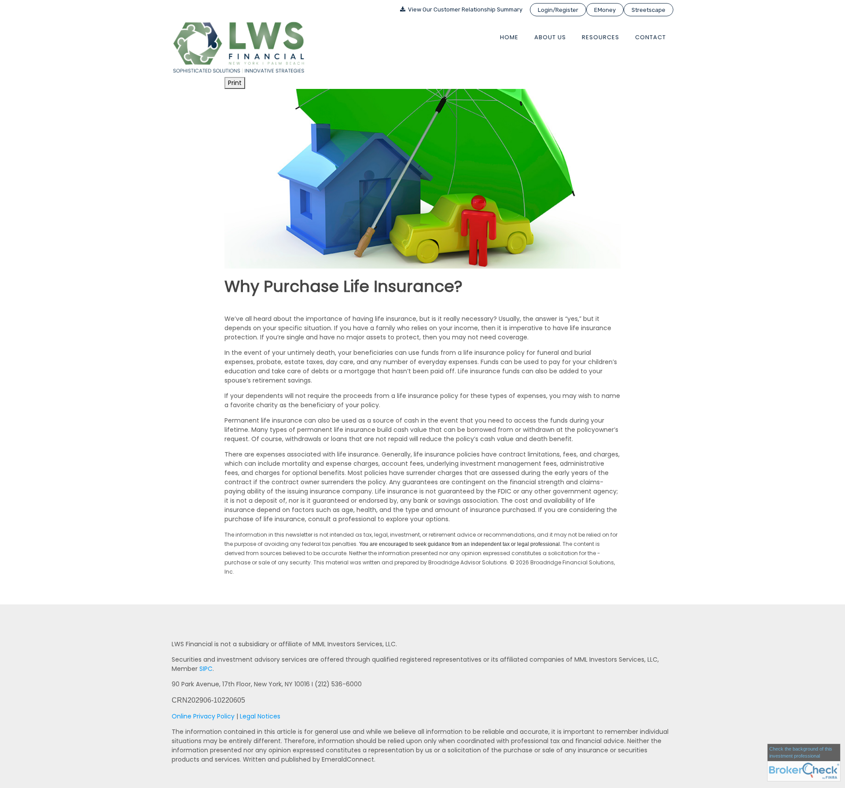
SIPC (206, 668)
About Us (550, 37)
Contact (650, 37)
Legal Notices (260, 716)
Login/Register (558, 10)
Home (509, 37)
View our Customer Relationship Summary (464, 9)
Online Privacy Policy (203, 716)
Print (235, 82)
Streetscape (648, 10)
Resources (600, 37)
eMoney (605, 10)
